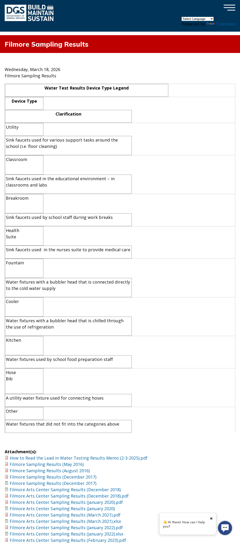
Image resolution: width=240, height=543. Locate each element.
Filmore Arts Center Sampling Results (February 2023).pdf (68, 540)
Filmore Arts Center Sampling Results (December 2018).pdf (69, 496)
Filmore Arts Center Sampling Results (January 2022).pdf (66, 527)
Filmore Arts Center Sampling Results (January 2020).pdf (66, 502)
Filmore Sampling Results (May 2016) (47, 464)
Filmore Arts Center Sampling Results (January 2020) (62, 508)
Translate (225, 24)
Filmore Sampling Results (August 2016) (50, 470)
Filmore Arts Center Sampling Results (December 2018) (65, 489)
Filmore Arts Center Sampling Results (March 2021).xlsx (65, 521)
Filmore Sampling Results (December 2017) (53, 477)
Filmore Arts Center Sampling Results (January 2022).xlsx (66, 534)
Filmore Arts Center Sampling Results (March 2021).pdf (65, 515)
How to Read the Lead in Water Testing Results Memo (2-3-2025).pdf (78, 458)
